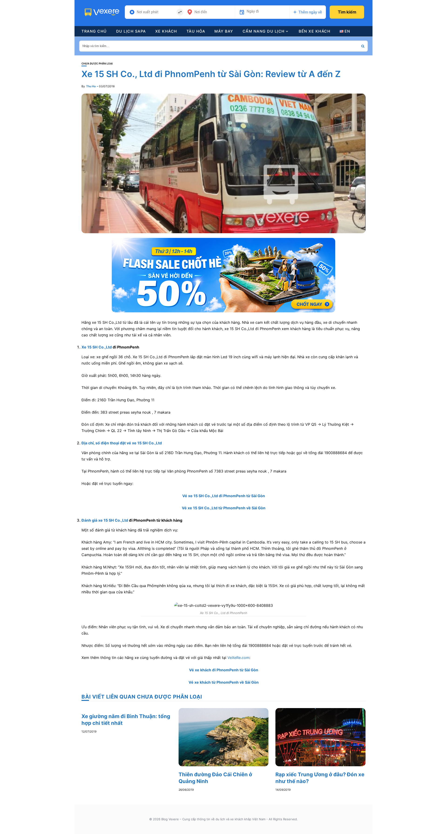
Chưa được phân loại (97, 63)
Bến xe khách (314, 31)
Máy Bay (223, 31)
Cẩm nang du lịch (264, 31)
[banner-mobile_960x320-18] (223, 274)
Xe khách (166, 31)
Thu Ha (91, 86)
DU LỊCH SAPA (131, 31)
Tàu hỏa (195, 31)
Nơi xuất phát (148, 12)
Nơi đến (200, 12)
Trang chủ (94, 31)
